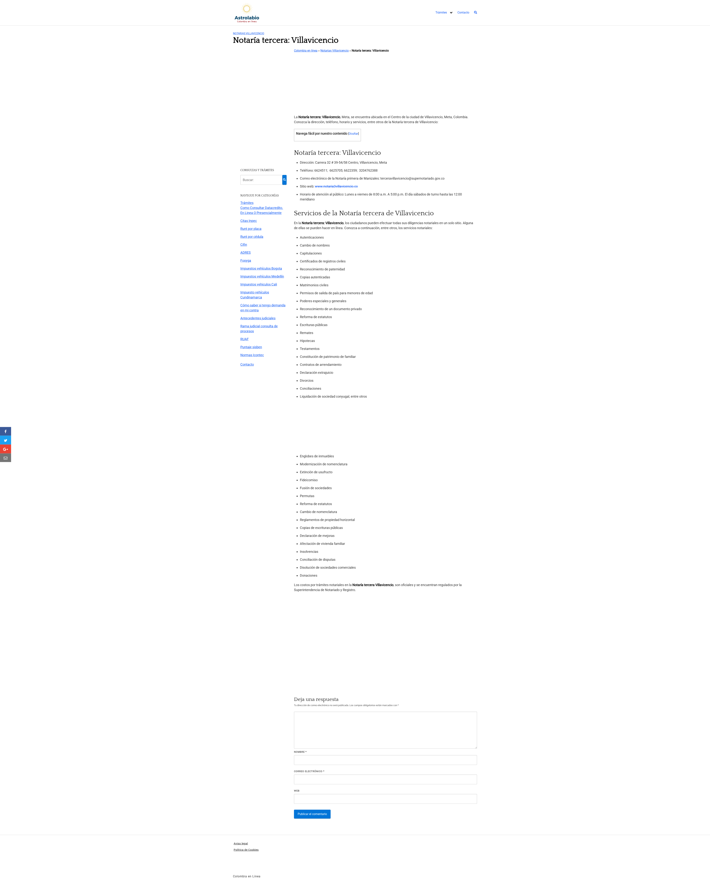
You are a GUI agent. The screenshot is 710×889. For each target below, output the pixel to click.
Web (297, 790)
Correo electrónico (309, 771)
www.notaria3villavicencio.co (336, 186)
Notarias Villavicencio (248, 33)
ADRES (245, 252)
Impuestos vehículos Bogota (261, 268)
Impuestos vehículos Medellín (262, 276)
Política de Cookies (246, 849)
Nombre (300, 751)
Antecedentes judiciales (257, 318)
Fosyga (245, 260)
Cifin (243, 245)
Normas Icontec (252, 355)
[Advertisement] (385, 84)
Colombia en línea (305, 50)
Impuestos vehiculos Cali (258, 284)
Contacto (463, 12)
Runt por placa (250, 229)
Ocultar (353, 133)
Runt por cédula (251, 237)
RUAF (244, 339)
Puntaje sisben (251, 347)
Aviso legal (241, 843)
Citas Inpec (248, 221)
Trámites (441, 12)
